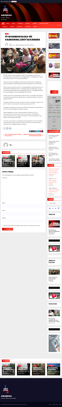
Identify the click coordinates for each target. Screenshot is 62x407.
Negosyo (27, 23)
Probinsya (20, 23)
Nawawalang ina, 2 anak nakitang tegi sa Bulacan (53, 154)
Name (4, 203)
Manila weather (54, 128)
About (60, 404)
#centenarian (21, 45)
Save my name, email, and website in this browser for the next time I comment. (22, 225)
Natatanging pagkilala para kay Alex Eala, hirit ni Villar (54, 320)
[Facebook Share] (4, 128)
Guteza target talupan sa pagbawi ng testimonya (54, 143)
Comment (4, 177)
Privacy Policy (55, 404)
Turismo (12, 26)
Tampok (35, 26)
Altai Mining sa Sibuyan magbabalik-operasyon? (54, 231)
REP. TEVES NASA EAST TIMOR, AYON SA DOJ (13, 135)
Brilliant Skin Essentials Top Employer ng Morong (54, 191)
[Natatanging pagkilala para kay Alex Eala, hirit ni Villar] (54, 313)
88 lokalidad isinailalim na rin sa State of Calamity (54, 137)
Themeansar (24, 404)
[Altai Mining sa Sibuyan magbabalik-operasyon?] (54, 224)
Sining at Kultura (43, 23)
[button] (57, 25)
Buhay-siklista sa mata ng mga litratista (53, 279)
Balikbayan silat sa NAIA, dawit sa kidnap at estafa (54, 148)
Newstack (19, 404)
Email (3, 210)
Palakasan (27, 26)
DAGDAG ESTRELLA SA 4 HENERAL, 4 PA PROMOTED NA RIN (32, 135)
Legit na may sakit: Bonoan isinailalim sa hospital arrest (53, 172)
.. (11, 43)
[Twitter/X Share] (7, 128)
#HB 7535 (27, 45)
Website (4, 218)
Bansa (7, 23)
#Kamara (32, 45)
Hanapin (54, 91)
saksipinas (6, 15)
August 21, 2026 (8, 371)
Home (50, 404)
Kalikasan (4, 26)
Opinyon (35, 23)
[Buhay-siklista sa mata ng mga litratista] (54, 272)
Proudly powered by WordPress (7, 404)
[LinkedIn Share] (10, 128)
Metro (13, 23)
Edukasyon (19, 26)
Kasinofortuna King (53, 169)
